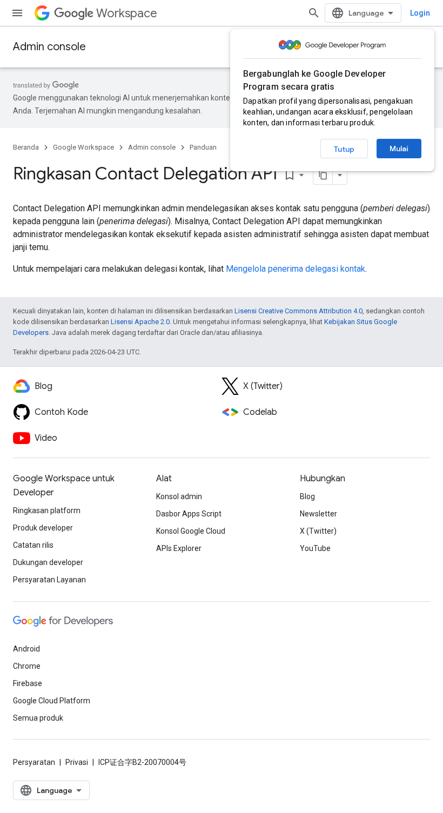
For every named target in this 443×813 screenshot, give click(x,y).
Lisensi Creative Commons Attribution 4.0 (298, 311)
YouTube (315, 548)
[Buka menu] (17, 13)
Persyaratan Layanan (49, 579)
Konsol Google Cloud (190, 531)
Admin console (49, 46)
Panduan (203, 147)
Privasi (76, 762)
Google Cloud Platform (51, 700)
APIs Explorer (179, 548)
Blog (307, 496)
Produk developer (43, 527)
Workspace (126, 13)
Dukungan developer (48, 562)
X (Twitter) (318, 531)
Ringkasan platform (46, 510)
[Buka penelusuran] (313, 12)
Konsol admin (179, 496)
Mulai (399, 148)
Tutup (344, 149)
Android (26, 648)
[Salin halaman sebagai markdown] (323, 175)
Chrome (27, 666)
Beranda (26, 147)
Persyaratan (34, 762)
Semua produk (38, 718)
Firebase (27, 683)
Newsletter (318, 513)
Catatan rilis (33, 545)
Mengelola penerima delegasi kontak (295, 269)
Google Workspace (83, 147)
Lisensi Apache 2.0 (140, 322)
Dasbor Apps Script (189, 513)
